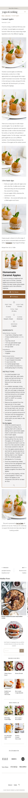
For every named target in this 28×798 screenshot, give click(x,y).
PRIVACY (10, 785)
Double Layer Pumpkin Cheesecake (7, 692)
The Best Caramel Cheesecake (18, 737)
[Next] (26, 601)
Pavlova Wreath (19, 673)
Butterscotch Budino (22, 570)
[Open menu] (25, 12)
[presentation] (8, 666)
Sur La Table (19, 523)
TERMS (15, 785)
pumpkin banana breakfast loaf (6, 570)
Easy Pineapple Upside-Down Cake (8, 737)
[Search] (21, 650)
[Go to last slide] (2, 601)
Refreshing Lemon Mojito (7, 718)
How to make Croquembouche (19, 692)
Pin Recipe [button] (15, 296)
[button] (19, 785)
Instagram (9, 243)
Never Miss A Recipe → (14, 8)
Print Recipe (14, 292)
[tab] (12, 621)
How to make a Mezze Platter (18, 718)
